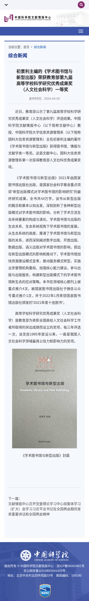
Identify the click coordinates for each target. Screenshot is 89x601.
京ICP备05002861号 (70, 566)
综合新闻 (40, 47)
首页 (26, 47)
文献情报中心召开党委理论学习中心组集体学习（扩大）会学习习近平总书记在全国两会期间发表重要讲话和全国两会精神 (44, 509)
